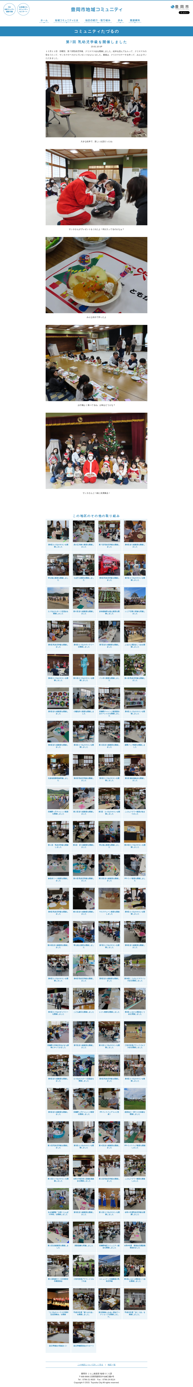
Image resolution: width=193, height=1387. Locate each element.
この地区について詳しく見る (90, 1365)
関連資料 (135, 21)
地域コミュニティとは (67, 21)
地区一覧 (112, 1365)
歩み (120, 21)
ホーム (44, 21)
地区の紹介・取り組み (98, 21)
